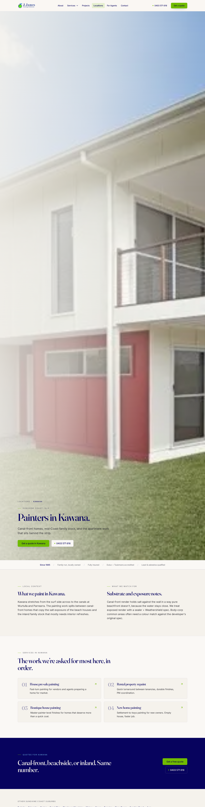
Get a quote (179, 5)
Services (71, 5)
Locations (98, 5)
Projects (86, 5)
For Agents (112, 5)
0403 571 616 (161, 5)
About (60, 5)
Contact (124, 5)
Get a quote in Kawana (33, 543)
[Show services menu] (78, 6)
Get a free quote (175, 761)
